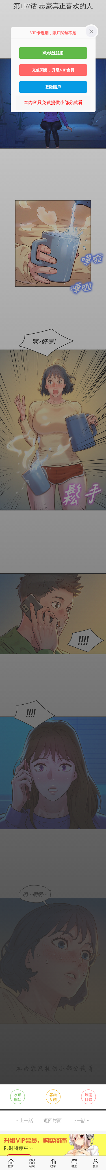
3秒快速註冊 (53, 53)
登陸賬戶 (53, 87)
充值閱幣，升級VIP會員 (53, 70)
